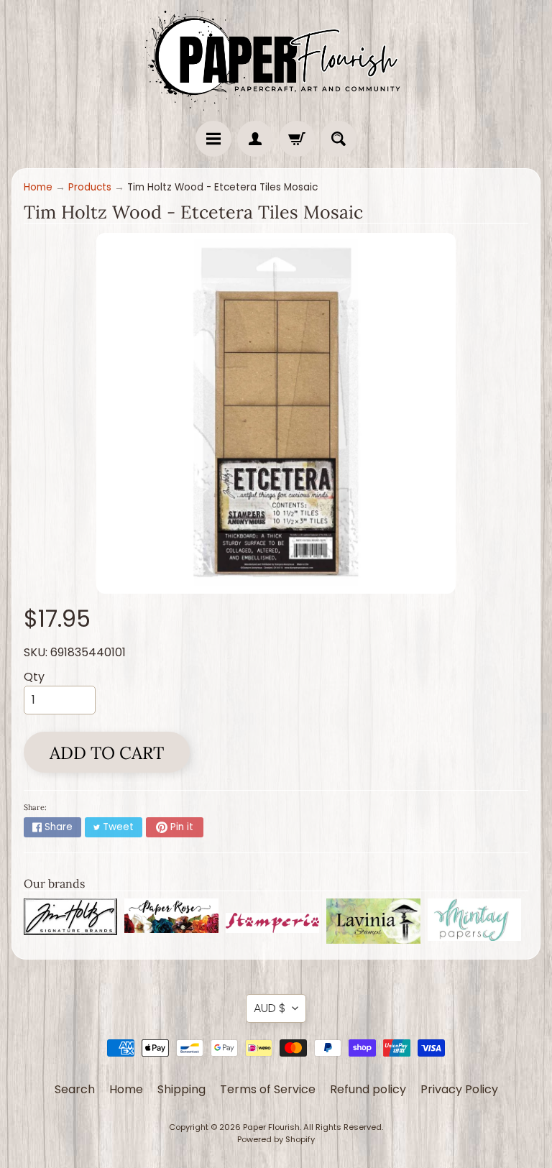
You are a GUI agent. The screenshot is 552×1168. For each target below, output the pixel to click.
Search (75, 1089)
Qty (34, 676)
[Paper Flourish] (276, 57)
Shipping (181, 1089)
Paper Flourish (271, 1127)
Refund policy (368, 1089)
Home (38, 187)
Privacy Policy (459, 1089)
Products (89, 187)
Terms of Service (268, 1089)
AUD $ (269, 1008)
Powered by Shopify (276, 1139)
